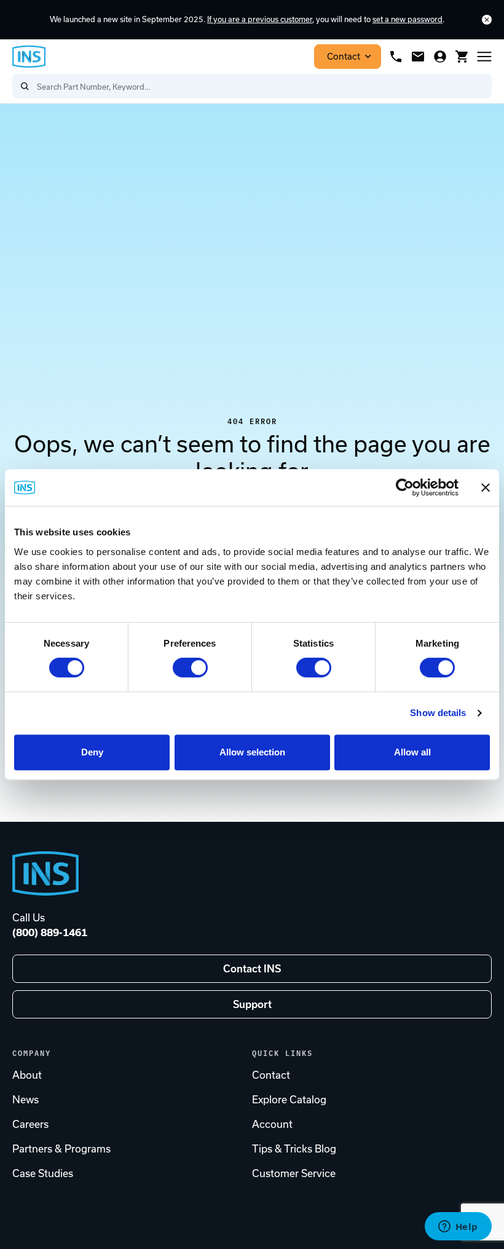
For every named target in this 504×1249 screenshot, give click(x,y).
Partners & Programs (61, 1148)
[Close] (487, 20)
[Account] (440, 56)
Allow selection (252, 752)
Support (252, 1004)
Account (272, 1124)
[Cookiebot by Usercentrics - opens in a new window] (405, 487)
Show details (438, 712)
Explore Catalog (289, 1099)
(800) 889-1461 (49, 932)
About (27, 1075)
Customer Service (294, 1173)
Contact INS (252, 968)
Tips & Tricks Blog (294, 1148)
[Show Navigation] (484, 56)
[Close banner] (485, 487)
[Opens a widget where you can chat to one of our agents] (458, 1227)
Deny (92, 752)
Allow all (412, 752)
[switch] (190, 667)
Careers (30, 1124)
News (25, 1099)
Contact (343, 56)
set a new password (407, 19)
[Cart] (462, 56)
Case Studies (42, 1173)
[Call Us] (396, 56)
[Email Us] (418, 56)
